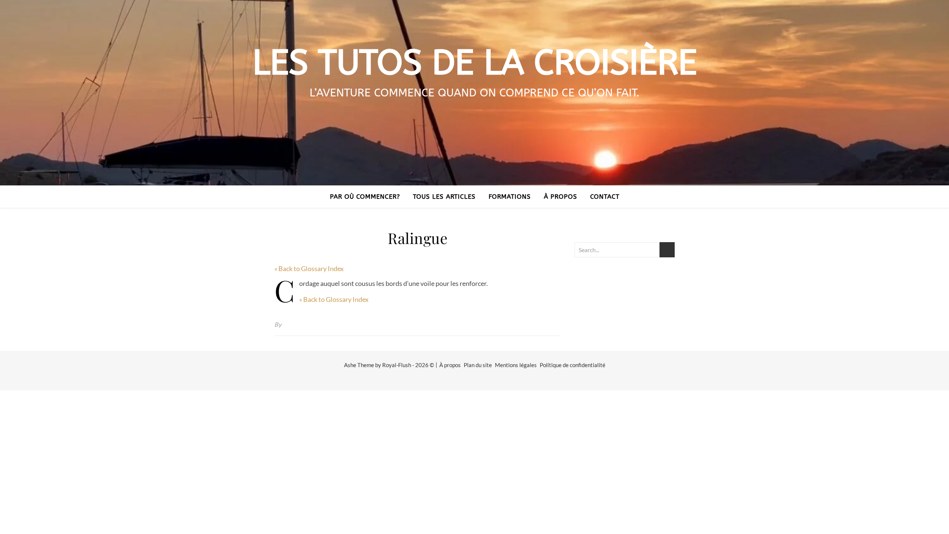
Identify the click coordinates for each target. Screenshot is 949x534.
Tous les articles (444, 196)
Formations (510, 196)
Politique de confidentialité (572, 365)
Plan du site (478, 365)
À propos (560, 196)
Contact (604, 196)
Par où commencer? (365, 196)
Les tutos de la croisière (474, 62)
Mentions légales (516, 365)
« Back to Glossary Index (309, 268)
